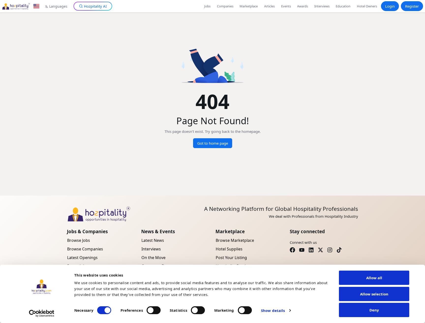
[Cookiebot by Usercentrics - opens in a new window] (41, 313)
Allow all (374, 277)
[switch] (154, 310)
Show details (273, 310)
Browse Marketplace (235, 240)
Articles (269, 6)
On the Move (153, 257)
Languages (58, 6)
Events (286, 6)
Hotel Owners (367, 6)
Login (390, 6)
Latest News (152, 240)
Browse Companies (85, 249)
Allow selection (374, 294)
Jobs (207, 6)
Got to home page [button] (212, 143)
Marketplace (249, 6)
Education (343, 6)
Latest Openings (82, 257)
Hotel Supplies (229, 249)
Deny (374, 310)
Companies (225, 6)
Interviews (322, 6)
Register (412, 6)
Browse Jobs (78, 240)
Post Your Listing (231, 257)
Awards (302, 6)
